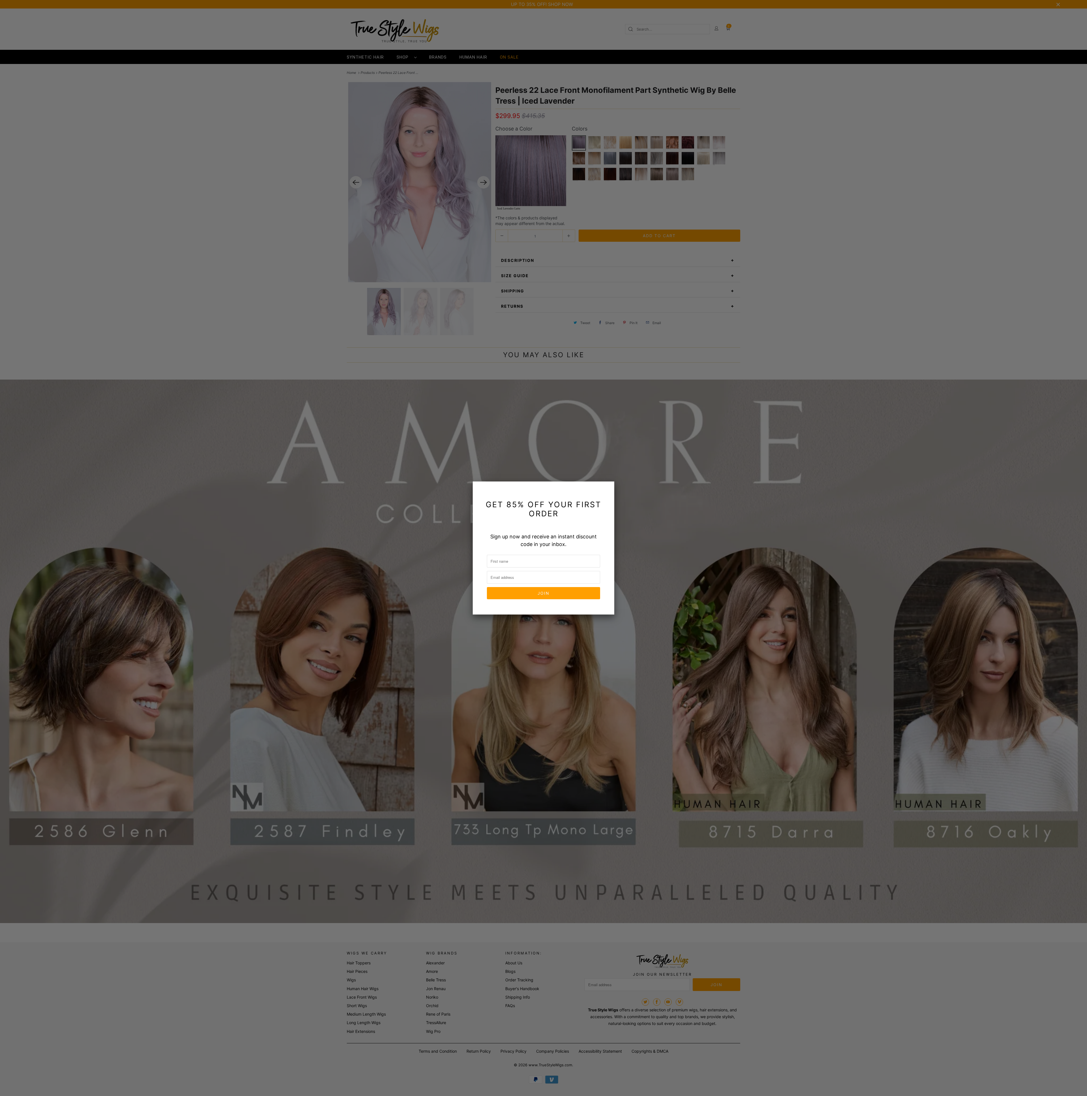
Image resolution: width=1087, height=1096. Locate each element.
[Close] (606, 489)
